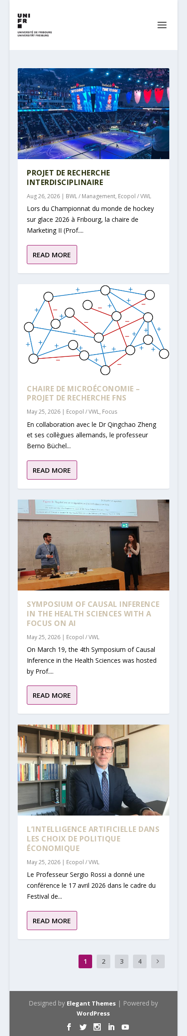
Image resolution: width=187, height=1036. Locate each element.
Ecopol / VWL (134, 196)
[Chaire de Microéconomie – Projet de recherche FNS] (93, 329)
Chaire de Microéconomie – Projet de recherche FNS (83, 393)
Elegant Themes (91, 1003)
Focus (109, 411)
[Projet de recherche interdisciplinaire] (93, 113)
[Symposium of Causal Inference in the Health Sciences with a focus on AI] (93, 545)
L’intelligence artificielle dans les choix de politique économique (93, 838)
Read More (52, 254)
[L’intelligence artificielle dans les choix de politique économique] (93, 770)
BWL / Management (90, 196)
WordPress (93, 1013)
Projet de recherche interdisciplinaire (68, 177)
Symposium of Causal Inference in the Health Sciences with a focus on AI (93, 613)
